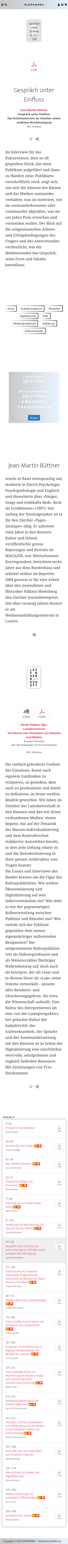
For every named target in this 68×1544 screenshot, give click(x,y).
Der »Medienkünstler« (19, 1163)
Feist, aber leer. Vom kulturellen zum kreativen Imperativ (24, 1452)
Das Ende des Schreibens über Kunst (23, 1205)
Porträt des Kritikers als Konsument (19, 1183)
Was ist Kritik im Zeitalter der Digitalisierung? (23, 1474)
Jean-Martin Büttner (34, 110)
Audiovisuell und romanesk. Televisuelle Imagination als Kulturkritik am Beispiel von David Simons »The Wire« (25, 1277)
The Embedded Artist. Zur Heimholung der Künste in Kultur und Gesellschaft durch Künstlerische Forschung (25, 1377)
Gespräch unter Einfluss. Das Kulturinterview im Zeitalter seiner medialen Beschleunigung (26, 1250)
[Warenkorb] (66, 4)
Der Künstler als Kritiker (19, 1145)
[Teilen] (37, 139)
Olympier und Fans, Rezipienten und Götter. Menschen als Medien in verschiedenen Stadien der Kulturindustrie (25, 1428)
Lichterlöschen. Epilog (18, 1515)
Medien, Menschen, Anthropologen (26, 1300)
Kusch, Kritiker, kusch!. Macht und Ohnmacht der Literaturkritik (25, 1323)
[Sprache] (62, 4)
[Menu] (2, 4)
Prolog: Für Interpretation (20, 1128)
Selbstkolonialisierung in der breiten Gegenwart (22, 1402)
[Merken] (31, 139)
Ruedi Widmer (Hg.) (34, 724)
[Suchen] (6, 4)
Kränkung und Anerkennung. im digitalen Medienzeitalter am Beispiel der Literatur (24, 1350)
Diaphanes (34, 4)
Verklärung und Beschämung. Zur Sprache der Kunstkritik (25, 1226)
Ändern (34, 417)
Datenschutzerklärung (49, 1541)
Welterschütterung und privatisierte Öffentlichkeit (21, 1495)
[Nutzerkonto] (59, 4)
